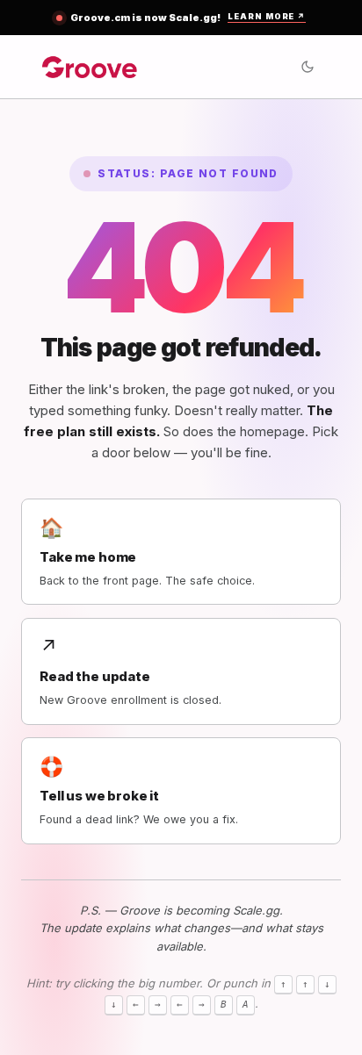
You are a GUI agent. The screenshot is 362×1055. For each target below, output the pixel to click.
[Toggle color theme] (307, 66)
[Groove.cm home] (90, 66)
